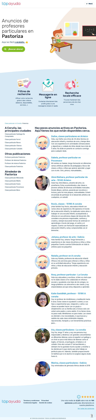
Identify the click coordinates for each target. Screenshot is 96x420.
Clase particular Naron (13, 142)
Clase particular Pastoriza (14, 166)
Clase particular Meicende (14, 178)
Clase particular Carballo (13, 149)
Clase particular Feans (12, 184)
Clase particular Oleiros (13, 145)
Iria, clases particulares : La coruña (68, 330)
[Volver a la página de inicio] (11, 4)
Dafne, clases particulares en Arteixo (69, 136)
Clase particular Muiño (13, 181)
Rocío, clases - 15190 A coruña (66, 204)
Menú (91, 4)
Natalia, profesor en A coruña (65, 256)
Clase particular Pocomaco (14, 187)
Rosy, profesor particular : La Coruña (69, 274)
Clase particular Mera (12, 190)
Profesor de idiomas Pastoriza (15, 160)
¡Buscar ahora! (15, 49)
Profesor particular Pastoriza (15, 157)
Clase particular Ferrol (12, 139)
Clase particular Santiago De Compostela (15, 135)
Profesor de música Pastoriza (15, 163)
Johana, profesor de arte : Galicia (67, 237)
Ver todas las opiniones (86, 408)
